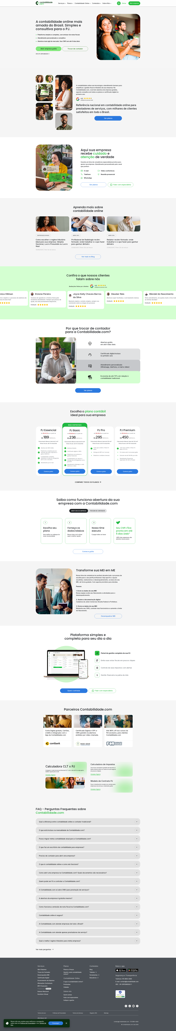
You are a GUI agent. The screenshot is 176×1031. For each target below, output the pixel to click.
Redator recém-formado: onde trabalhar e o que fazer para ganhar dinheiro (122, 242)
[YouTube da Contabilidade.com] (133, 1006)
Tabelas (92, 972)
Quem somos (68, 995)
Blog (91, 969)
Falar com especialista (122, 185)
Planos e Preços (69, 969)
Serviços (61, 3)
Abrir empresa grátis (49, 49)
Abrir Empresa (42, 969)
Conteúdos (96, 3)
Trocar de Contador (44, 972)
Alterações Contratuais (45, 983)
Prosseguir (55, 1023)
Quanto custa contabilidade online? (72, 973)
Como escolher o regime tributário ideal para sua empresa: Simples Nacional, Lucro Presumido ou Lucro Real (52, 243)
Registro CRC (93, 1013)
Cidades (66, 987)
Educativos (93, 977)
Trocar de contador (75, 49)
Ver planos (108, 118)
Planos (69, 3)
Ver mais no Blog (88, 257)
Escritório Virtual (43, 994)
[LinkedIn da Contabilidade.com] (130, 1006)
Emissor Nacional (43, 991)
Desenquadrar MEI (108, 616)
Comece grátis (48, 471)
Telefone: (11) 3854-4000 (123, 979)
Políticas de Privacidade (59, 1013)
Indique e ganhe (69, 1000)
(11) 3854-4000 (134, 1021)
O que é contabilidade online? (73, 981)
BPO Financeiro (42, 986)
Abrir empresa (134, 3)
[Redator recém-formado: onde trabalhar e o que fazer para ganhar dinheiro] (123, 223)
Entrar (124, 3)
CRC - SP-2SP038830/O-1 (123, 984)
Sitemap (106, 1013)
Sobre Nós (106, 3)
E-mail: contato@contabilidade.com (126, 981)
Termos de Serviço (78, 1013)
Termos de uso (42, 1013)
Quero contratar (73, 691)
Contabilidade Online (82, 3)
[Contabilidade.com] (44, 3)
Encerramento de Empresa (46, 980)
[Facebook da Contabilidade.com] (137, 1006)
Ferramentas (94, 975)
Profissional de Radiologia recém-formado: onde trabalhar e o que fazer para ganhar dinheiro (88, 242)
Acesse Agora (50, 775)
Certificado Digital (43, 977)
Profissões (67, 984)
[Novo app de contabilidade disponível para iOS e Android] (120, 970)
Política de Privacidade (27, 1023)
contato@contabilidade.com (121, 1021)
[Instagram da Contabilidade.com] (126, 1006)
